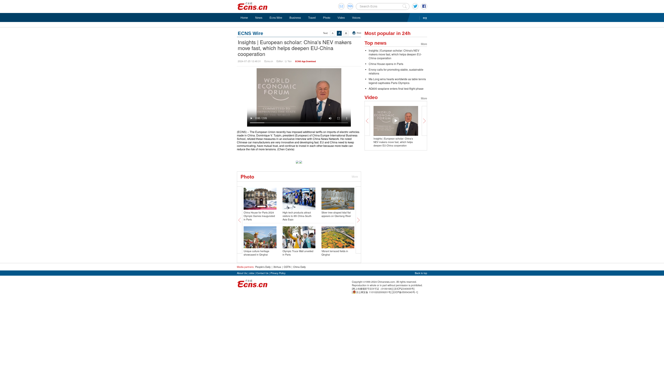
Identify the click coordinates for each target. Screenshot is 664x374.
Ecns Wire (276, 17)
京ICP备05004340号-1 (405, 292)
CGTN (287, 267)
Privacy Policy (277, 273)
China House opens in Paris (386, 64)
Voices (356, 17)
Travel (312, 17)
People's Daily (263, 267)
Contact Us (262, 273)
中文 (425, 18)
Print (359, 33)
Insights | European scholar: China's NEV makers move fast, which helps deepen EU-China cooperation (395, 54)
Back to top (421, 273)
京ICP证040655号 (404, 288)
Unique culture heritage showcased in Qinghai (256, 252)
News (258, 17)
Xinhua (277, 267)
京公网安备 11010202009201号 (373, 292)
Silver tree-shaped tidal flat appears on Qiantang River (336, 214)
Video (341, 17)
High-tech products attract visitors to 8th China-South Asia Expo (297, 216)
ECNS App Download (305, 61)
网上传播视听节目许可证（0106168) (372, 288)
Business (295, 17)
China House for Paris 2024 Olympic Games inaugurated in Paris (259, 216)
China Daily (299, 267)
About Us (242, 273)
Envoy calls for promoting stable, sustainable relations (396, 71)
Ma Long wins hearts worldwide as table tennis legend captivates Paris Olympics (397, 81)
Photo (326, 17)
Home (244, 17)
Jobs (251, 273)
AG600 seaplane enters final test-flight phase (396, 89)
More (355, 177)
